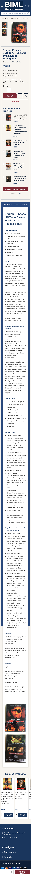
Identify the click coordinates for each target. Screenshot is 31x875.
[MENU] (2, 6)
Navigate (9, 847)
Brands (8, 857)
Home (3, 19)
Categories (10, 852)
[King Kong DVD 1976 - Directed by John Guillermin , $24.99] (21, 784)
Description (7, 204)
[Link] (14, 6)
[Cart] (29, 5)
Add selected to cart (15, 189)
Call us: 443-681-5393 (10, 838)
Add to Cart (10, 96)
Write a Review (16, 62)
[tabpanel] (7, 798)
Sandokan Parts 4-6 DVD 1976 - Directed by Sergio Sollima (19, 178)
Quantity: (5, 86)
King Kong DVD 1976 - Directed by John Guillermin (20, 142)
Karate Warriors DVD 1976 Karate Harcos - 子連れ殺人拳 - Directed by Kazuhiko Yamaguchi (20, 129)
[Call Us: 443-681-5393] (26, 5)
